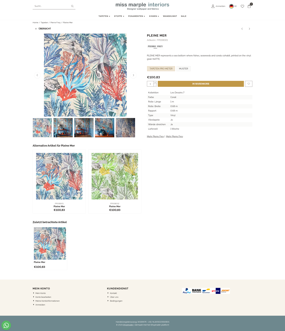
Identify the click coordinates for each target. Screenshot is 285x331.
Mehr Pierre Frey (155, 136)
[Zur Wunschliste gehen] (242, 6)
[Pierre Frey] (155, 48)
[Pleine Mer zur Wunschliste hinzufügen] (248, 84)
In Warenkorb (200, 83)
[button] (218, 6)
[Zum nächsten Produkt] (249, 29)
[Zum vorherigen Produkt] (242, 29)
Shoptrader (128, 325)
